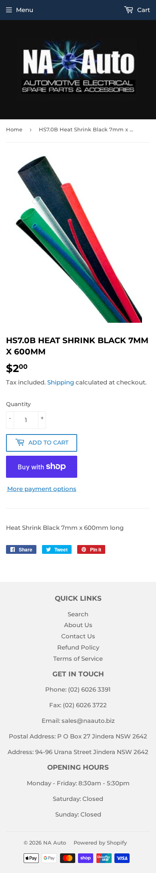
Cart (143, 10)
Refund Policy (78, 647)
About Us (78, 625)
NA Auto (54, 842)
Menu (24, 10)
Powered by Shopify (100, 842)
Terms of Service (78, 658)
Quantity (18, 404)
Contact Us (78, 636)
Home (14, 129)
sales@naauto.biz (88, 720)
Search (78, 614)
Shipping (60, 382)
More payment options (41, 489)
